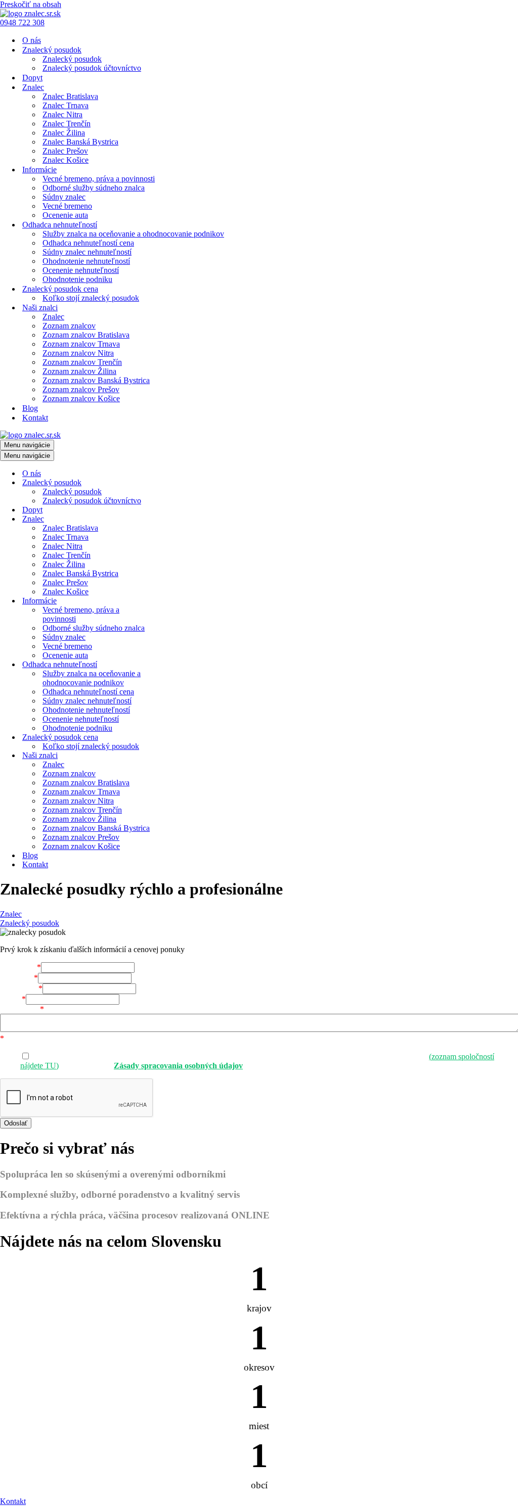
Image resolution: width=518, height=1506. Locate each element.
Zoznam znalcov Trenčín (82, 362)
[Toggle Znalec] (177, 519)
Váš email (19, 977)
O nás (31, 40)
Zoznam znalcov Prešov (80, 389)
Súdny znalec (63, 197)
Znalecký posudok (72, 59)
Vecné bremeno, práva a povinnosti (98, 178)
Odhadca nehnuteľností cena (88, 243)
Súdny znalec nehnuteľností (87, 252)
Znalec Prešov (65, 151)
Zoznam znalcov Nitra (78, 353)
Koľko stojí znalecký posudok (90, 298)
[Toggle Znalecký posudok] (177, 483)
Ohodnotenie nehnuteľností (86, 261)
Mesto (13, 999)
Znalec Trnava (65, 105)
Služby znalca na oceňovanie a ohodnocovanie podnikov (133, 233)
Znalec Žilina (63, 132)
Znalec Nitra (62, 114)
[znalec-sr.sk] (30, 13)
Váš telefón (21, 988)
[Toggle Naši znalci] (177, 755)
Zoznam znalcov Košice (81, 398)
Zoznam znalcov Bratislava (86, 335)
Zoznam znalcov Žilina (79, 371)
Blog (30, 408)
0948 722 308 (22, 22)
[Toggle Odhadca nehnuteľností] (177, 665)
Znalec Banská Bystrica (80, 141)
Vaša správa (22, 1009)
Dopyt (32, 77)
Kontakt (35, 417)
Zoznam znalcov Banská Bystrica (96, 380)
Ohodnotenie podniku (77, 279)
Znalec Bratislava (70, 96)
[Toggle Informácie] (177, 601)
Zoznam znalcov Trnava (81, 344)
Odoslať (15, 1123)
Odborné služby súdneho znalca (93, 187)
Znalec (53, 316)
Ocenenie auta (65, 215)
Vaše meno (20, 967)
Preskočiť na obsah (30, 4)
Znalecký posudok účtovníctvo (91, 68)
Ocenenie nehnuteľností (80, 270)
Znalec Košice (65, 160)
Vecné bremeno (67, 206)
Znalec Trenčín (66, 123)
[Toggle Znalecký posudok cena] (177, 737)
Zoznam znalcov (69, 325)
